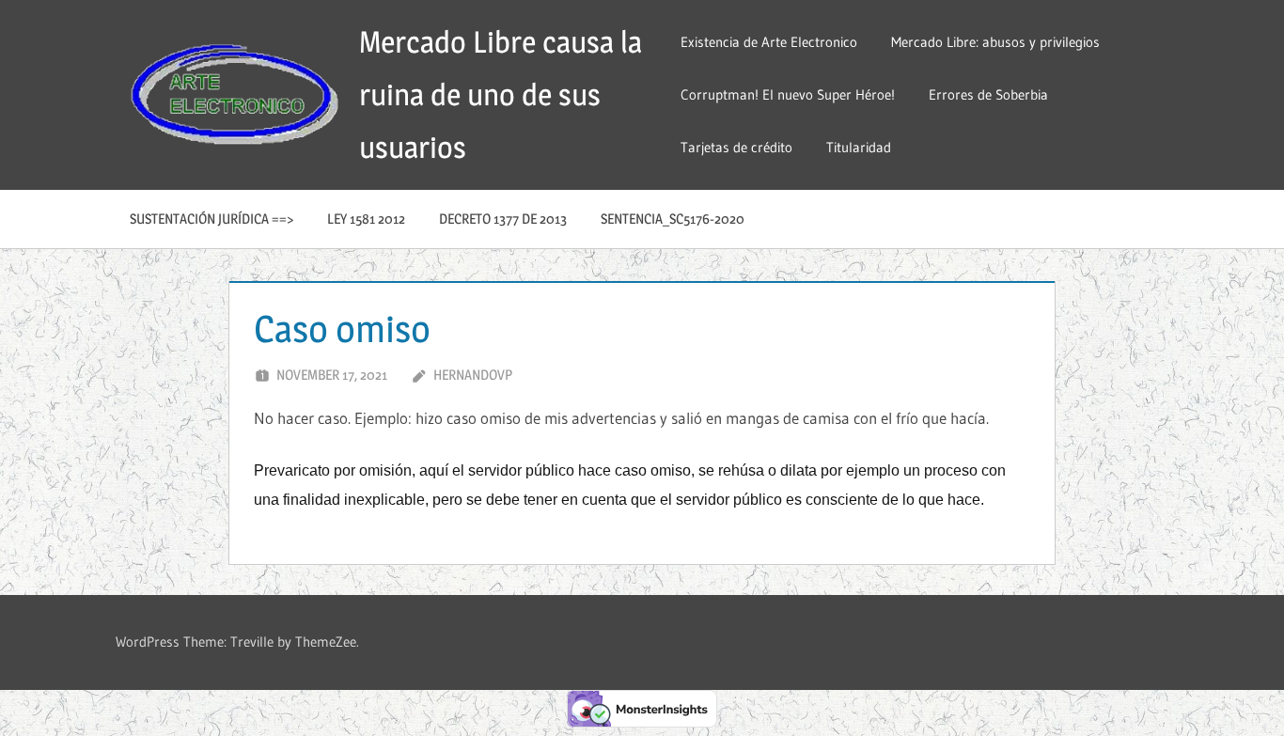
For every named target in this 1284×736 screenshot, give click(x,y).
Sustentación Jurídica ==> (211, 218)
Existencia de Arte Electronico (769, 42)
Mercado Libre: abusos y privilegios (995, 42)
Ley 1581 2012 (366, 218)
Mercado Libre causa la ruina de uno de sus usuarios (500, 94)
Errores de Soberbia (988, 94)
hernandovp (472, 375)
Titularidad (858, 147)
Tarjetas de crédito (736, 147)
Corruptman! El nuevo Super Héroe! (788, 94)
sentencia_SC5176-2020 (672, 218)
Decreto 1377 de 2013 (503, 218)
